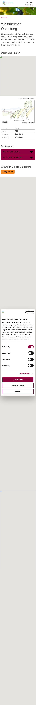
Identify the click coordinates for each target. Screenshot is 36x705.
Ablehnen (18, 391)
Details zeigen (25, 373)
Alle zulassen (18, 379)
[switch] (31, 353)
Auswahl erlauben (18, 385)
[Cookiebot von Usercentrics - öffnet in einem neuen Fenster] (25, 312)
